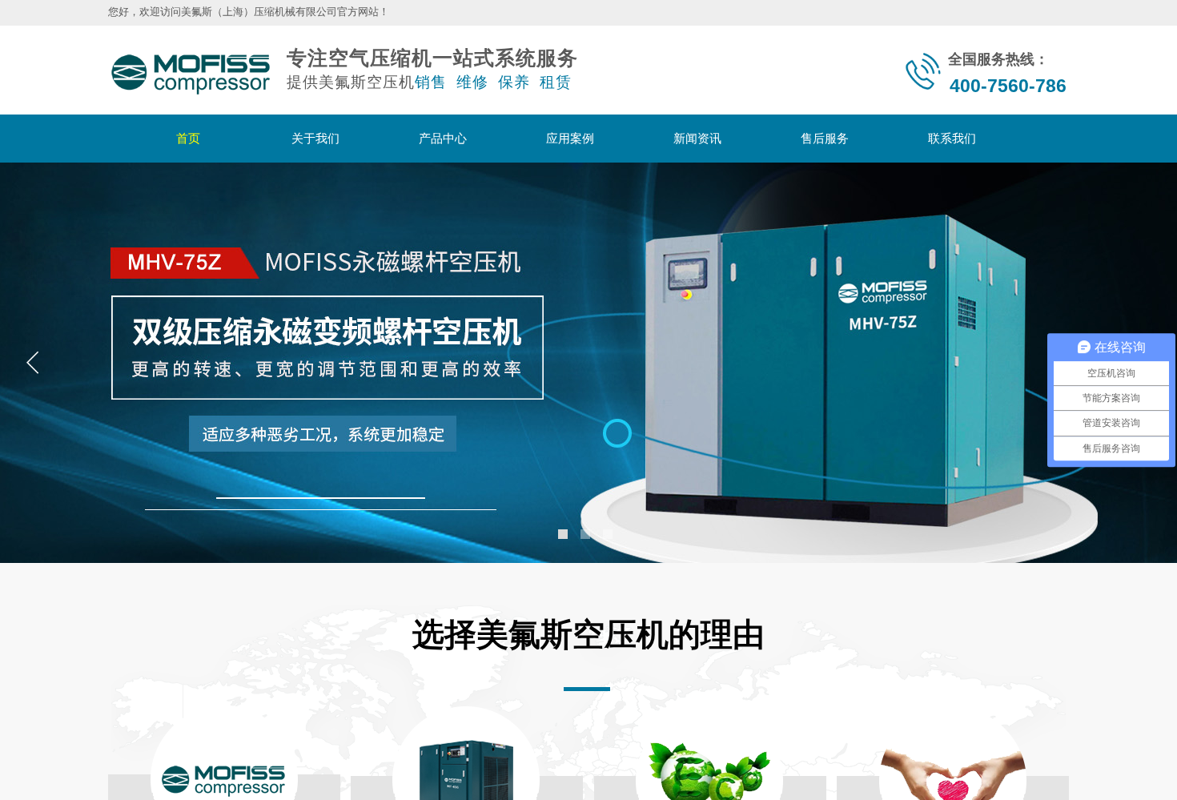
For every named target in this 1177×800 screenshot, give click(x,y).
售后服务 (825, 138)
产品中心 (443, 138)
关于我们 (315, 138)
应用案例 (570, 138)
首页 (188, 138)
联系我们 (952, 138)
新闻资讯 (697, 138)
